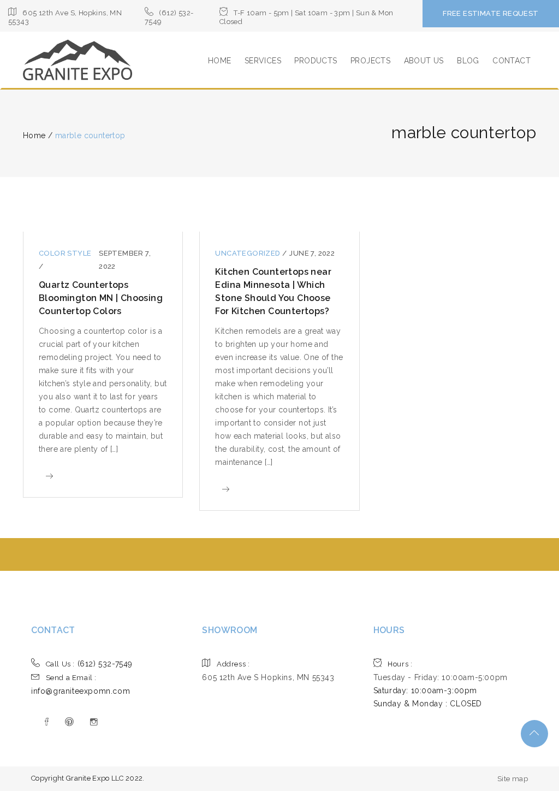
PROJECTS (370, 60)
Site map (512, 779)
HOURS (389, 630)
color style (65, 253)
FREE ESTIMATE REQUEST (490, 13)
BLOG (468, 60)
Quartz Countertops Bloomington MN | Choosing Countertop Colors (101, 298)
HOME (219, 60)
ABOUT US (424, 60)
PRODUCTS (315, 60)
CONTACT (511, 60)
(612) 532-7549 (89, 663)
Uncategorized (248, 253)
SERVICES (263, 60)
